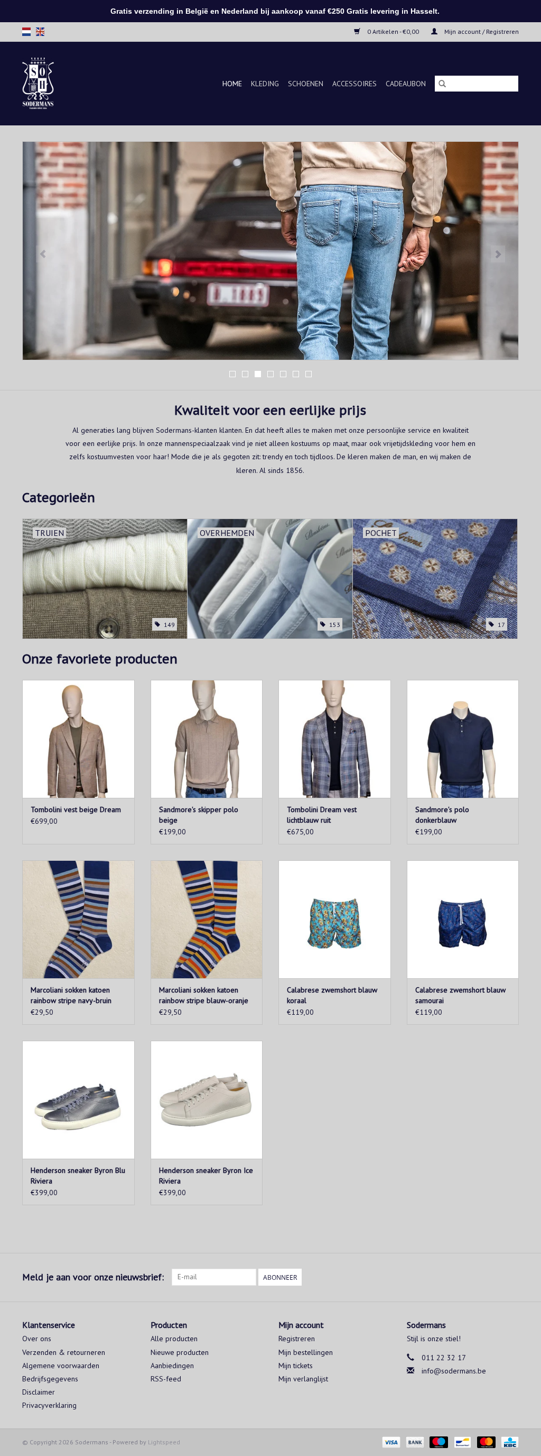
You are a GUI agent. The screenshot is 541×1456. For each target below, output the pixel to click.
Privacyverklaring (49, 1405)
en (40, 32)
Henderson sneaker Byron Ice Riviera (206, 1176)
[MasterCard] (485, 1441)
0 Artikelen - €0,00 (393, 31)
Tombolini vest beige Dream (76, 809)
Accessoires (354, 83)
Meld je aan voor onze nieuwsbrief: (93, 1276)
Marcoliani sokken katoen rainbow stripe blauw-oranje (203, 995)
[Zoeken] (442, 83)
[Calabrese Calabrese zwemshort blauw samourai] (463, 919)
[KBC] (508, 1441)
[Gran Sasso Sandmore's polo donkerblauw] (463, 739)
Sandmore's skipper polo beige (198, 815)
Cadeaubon (406, 83)
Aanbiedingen (172, 1365)
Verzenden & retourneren (63, 1352)
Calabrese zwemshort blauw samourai (460, 995)
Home (232, 83)
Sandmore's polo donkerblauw (442, 815)
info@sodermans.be (454, 1371)
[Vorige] (43, 253)
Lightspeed (164, 1442)
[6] (270, 251)
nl (26, 32)
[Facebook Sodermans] (491, 1277)
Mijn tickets (295, 1365)
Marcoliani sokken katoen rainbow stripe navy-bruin (71, 995)
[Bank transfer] (414, 1441)
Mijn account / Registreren (481, 31)
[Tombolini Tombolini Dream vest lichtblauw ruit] (334, 739)
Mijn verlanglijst (303, 1379)
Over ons (36, 1338)
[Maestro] (438, 1441)
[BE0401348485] (46, 83)
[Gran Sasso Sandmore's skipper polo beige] (207, 739)
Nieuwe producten (180, 1352)
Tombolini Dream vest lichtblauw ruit (322, 815)
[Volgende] (498, 253)
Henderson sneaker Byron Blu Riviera (78, 1176)
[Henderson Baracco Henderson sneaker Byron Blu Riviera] (78, 1100)
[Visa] (390, 1441)
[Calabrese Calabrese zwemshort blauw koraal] (334, 919)
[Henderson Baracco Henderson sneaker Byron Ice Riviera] (207, 1100)
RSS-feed (166, 1379)
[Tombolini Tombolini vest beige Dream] (78, 739)
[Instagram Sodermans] (510, 1277)
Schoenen (305, 83)
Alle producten (174, 1338)
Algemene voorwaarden (60, 1365)
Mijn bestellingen (305, 1352)
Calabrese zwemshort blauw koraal (332, 995)
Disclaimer (38, 1392)
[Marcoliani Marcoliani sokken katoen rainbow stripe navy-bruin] (78, 919)
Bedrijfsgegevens (50, 1379)
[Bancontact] (461, 1441)
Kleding (265, 83)
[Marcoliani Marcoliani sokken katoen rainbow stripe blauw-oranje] (207, 919)
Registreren (296, 1338)
